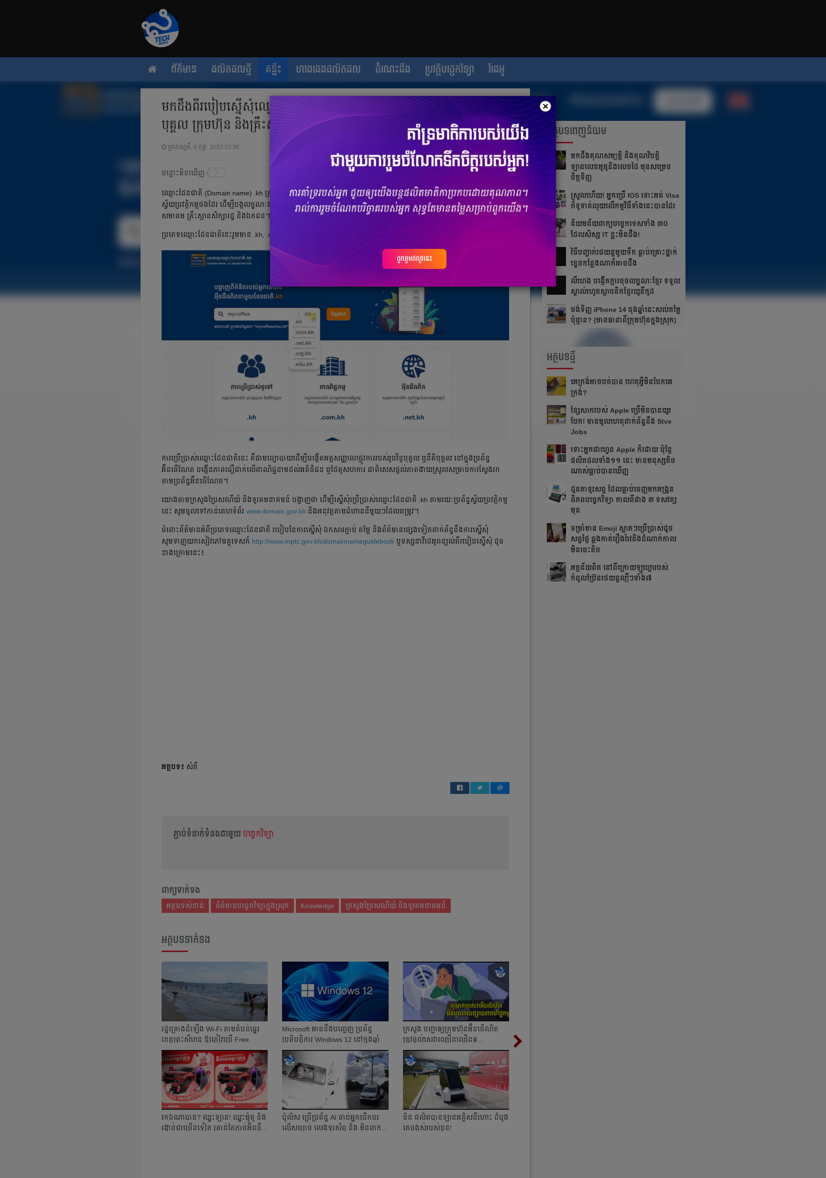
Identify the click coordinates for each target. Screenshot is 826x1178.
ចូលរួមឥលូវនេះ (414, 258)
